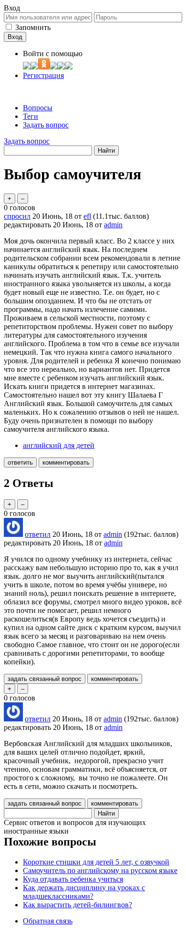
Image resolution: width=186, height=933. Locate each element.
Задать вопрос (46, 125)
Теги (30, 116)
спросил (17, 216)
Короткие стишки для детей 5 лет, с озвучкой (96, 862)
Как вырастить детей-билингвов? (77, 905)
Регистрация (43, 75)
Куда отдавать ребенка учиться (73, 879)
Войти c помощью (53, 53)
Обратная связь (47, 921)
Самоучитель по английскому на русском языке (100, 870)
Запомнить (33, 27)
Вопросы (37, 108)
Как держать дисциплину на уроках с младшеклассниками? (84, 892)
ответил (38, 534)
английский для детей (58, 445)
